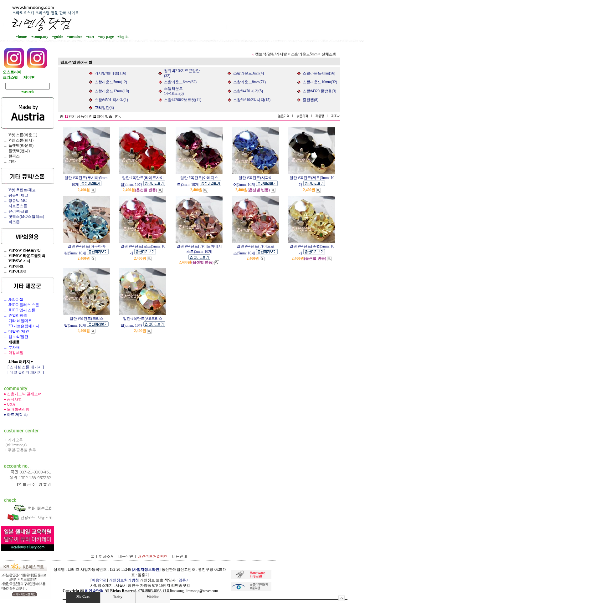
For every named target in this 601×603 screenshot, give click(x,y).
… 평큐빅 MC (14, 200)
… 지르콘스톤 (14, 206)
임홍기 (184, 580)
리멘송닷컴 (94, 591)
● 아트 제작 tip (14, 414)
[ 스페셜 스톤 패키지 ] (22, 367)
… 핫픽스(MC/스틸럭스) (22, 216)
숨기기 (341, 597)
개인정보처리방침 (124, 580)
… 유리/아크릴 (14, 211)
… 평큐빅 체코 (14, 195)
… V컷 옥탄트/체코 (18, 190)
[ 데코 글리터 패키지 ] (22, 372)
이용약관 (99, 580)
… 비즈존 (10, 222)
